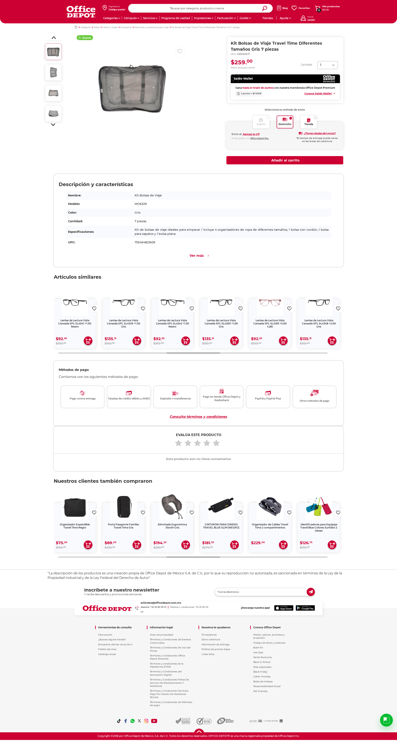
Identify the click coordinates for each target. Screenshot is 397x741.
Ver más (197, 256)
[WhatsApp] (132, 721)
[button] (53, 37)
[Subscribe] (311, 592)
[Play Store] (305, 608)
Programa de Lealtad (175, 18)
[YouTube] (154, 721)
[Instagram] (146, 721)
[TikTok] (118, 721)
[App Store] (283, 608)
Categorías (110, 18)
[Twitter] (139, 721)
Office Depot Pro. (259, 138)
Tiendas (267, 18)
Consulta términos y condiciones (198, 417)
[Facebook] (125, 721)
